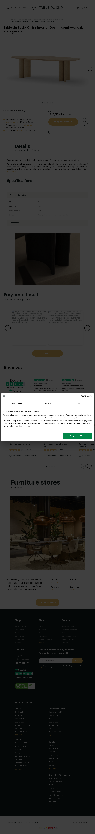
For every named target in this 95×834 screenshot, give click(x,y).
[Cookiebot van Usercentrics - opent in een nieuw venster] (82, 396)
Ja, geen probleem (78, 436)
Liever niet (17, 436)
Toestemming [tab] (16, 403)
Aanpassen (46, 436)
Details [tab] (47, 403)
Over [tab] (78, 403)
